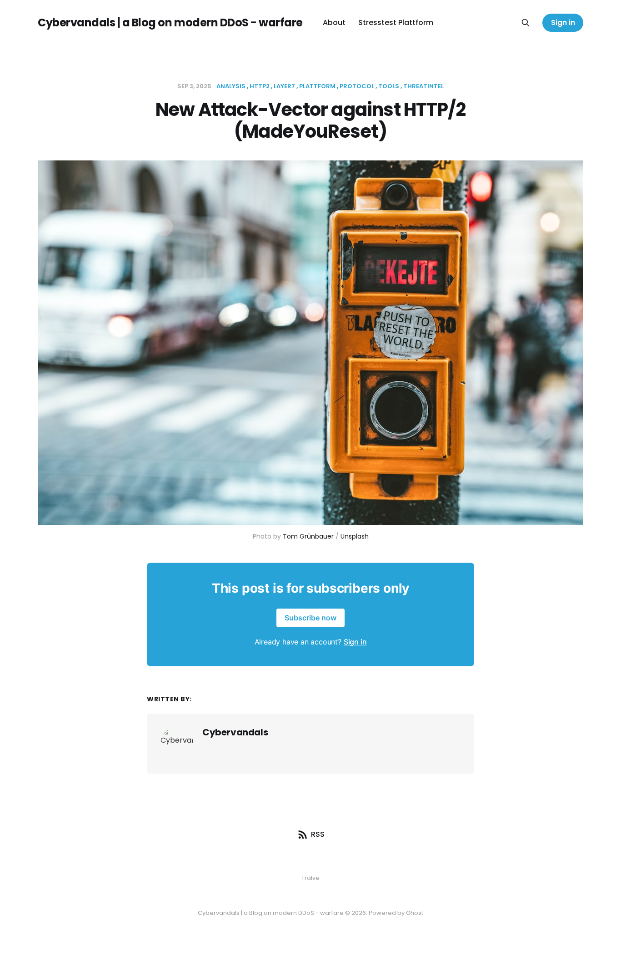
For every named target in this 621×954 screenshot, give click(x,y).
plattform (317, 86)
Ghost (414, 913)
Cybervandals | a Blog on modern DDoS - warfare (170, 22)
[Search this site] (525, 23)
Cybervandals (235, 732)
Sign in (563, 22)
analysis (230, 86)
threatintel (423, 86)
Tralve (310, 878)
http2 (260, 86)
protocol (357, 86)
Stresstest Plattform (395, 22)
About (334, 22)
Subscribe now (310, 617)
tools (388, 86)
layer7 (284, 86)
